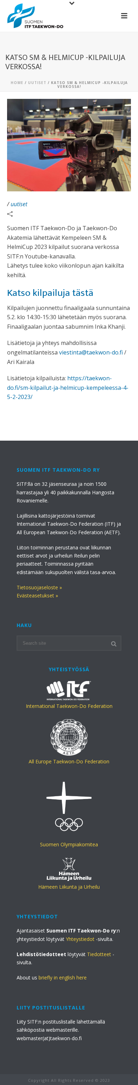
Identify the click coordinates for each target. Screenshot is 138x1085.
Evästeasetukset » (37, 595)
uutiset (37, 82)
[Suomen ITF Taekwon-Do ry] (35, 16)
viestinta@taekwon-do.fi (91, 352)
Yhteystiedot (80, 939)
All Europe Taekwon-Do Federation (69, 761)
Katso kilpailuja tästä (50, 293)
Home (17, 82)
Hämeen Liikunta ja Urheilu (69, 886)
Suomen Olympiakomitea (69, 844)
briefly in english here (63, 977)
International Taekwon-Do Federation (69, 706)
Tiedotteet (99, 954)
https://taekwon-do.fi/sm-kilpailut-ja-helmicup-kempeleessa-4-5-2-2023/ (67, 387)
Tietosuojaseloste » (39, 587)
